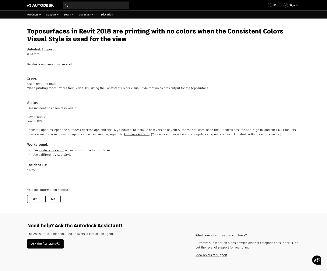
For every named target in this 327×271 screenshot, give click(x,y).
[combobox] (96, 5)
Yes (35, 199)
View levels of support (211, 255)
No (53, 199)
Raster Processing (51, 150)
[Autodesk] (40, 5)
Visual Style (63, 155)
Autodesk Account (136, 134)
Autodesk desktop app (84, 130)
